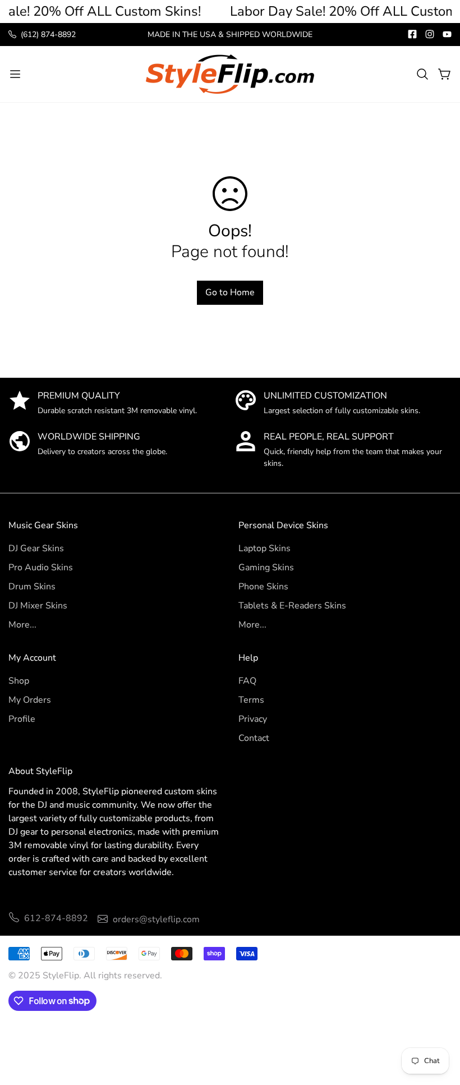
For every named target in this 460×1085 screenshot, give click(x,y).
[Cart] (445, 74)
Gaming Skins (266, 567)
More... (22, 625)
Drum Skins (32, 586)
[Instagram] (429, 34)
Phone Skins (263, 586)
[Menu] (15, 74)
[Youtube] (447, 34)
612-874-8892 (56, 918)
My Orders (29, 700)
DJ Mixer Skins (37, 605)
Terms (251, 700)
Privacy (252, 719)
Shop (18, 681)
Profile (21, 719)
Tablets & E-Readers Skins (292, 605)
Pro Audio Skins (40, 567)
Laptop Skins (264, 548)
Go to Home (230, 292)
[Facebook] (412, 34)
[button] (422, 74)
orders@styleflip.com (156, 919)
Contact (253, 738)
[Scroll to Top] (438, 1024)
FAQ (247, 681)
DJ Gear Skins (36, 548)
